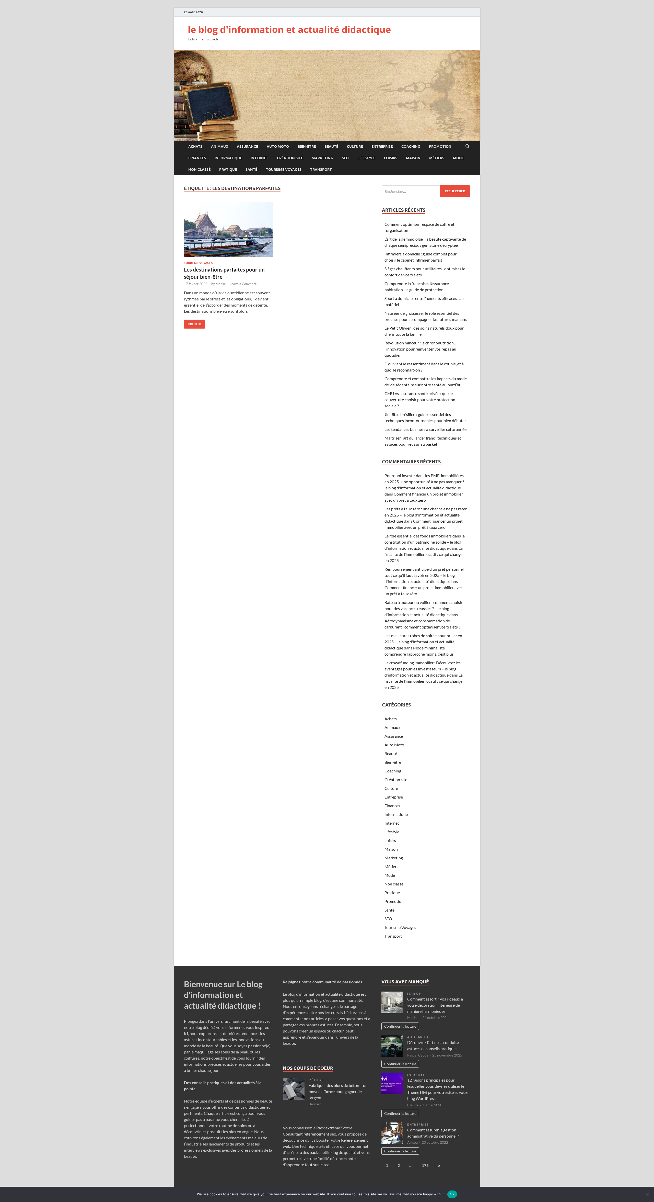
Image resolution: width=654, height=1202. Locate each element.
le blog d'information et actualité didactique (289, 29)
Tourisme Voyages (283, 169)
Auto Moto (278, 146)
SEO (345, 158)
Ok (452, 1194)
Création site (290, 158)
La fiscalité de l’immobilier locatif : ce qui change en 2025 (423, 554)
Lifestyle (366, 158)
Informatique (228, 158)
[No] (647, 1194)
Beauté (331, 146)
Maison (413, 158)
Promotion (440, 146)
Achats (195, 146)
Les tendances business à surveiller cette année (425, 429)
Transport (321, 169)
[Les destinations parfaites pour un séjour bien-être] (228, 229)
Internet (259, 158)
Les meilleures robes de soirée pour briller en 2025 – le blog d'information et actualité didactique (423, 641)
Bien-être (307, 146)
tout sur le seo (317, 1164)
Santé (251, 169)
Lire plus (192, 323)
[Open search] (467, 146)
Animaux (219, 146)
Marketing (322, 158)
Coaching (410, 146)
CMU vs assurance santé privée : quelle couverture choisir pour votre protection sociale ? (419, 399)
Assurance (247, 146)
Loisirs (390, 158)
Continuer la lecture (400, 1026)
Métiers (436, 158)
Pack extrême (328, 1127)
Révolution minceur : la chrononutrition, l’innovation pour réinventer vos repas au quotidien (420, 348)
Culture (355, 146)
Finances (197, 158)
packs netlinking (323, 1152)
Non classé (199, 169)
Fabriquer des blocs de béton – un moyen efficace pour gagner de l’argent (338, 1091)
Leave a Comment (243, 284)
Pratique (228, 169)
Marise (221, 284)
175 (425, 1165)
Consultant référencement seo (309, 1133)
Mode (458, 158)
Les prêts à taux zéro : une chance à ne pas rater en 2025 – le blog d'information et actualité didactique (425, 514)
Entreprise (382, 146)
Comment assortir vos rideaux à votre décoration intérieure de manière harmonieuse (435, 1005)
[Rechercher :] (426, 191)
